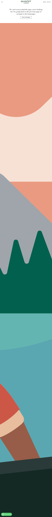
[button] (2, 1)
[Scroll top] (49, 514)
